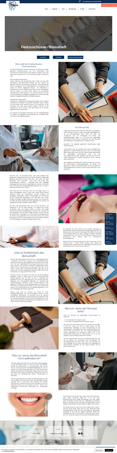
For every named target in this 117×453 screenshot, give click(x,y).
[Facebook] (79, 433)
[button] (63, 9)
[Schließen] (115, 450)
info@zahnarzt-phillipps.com (58, 433)
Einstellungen (99, 450)
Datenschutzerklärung (8, 451)
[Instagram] (82, 433)
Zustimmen (109, 450)
